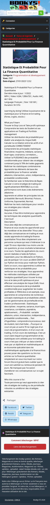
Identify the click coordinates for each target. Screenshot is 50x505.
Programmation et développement (29, 75)
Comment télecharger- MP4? (25, 440)
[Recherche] (41, 12)
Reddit (10, 413)
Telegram (26, 413)
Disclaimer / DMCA (12, 500)
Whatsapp (12, 419)
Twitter (28, 407)
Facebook (12, 407)
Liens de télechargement (25, 446)
